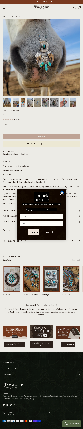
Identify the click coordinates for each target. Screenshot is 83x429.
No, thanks (49, 232)
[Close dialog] (62, 193)
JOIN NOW (33, 232)
